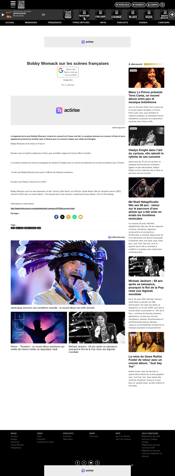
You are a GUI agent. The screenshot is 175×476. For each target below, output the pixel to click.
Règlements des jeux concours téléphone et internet (152, 453)
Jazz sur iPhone (122, 436)
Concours (164, 23)
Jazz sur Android (123, 439)
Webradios (31, 23)
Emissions (15, 442)
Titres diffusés (81, 23)
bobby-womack (30, 228)
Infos (103, 23)
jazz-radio (19, 228)
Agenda (143, 23)
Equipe (14, 439)
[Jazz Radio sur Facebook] (77, 463)
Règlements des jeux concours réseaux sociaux (151, 439)
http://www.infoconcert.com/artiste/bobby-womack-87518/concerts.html (43, 209)
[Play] (3, 14)
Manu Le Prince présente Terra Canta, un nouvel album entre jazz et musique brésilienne (145, 97)
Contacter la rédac (45, 442)
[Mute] (43, 14)
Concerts (41, 439)
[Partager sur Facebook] (55, 218)
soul (39, 228)
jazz (12, 228)
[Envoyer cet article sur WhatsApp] (74, 218)
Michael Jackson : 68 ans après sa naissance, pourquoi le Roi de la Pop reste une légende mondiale (146, 287)
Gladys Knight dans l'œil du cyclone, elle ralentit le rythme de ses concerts (146, 153)
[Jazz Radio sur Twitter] (84, 463)
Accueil (9, 23)
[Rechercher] (162, 4)
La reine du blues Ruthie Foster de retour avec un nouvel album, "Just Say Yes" (145, 361)
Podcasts (122, 23)
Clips (39, 436)
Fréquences (55, 23)
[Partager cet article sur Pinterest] (68, 218)
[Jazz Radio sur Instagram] (97, 463)
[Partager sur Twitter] (62, 218)
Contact (14, 436)
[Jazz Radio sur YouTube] (90, 463)
